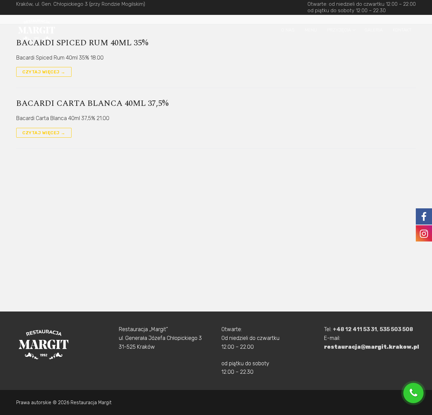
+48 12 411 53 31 (355, 329)
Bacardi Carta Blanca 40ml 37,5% (92, 104)
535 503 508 (396, 329)
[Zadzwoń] (415, 393)
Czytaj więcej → (43, 71)
